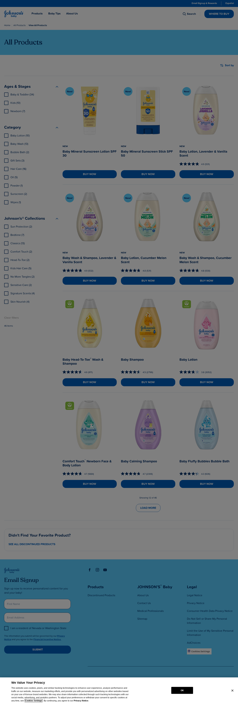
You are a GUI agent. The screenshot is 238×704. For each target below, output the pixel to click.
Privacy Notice (81, 700)
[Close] (232, 690)
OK (182, 690)
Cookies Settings (33, 700)
